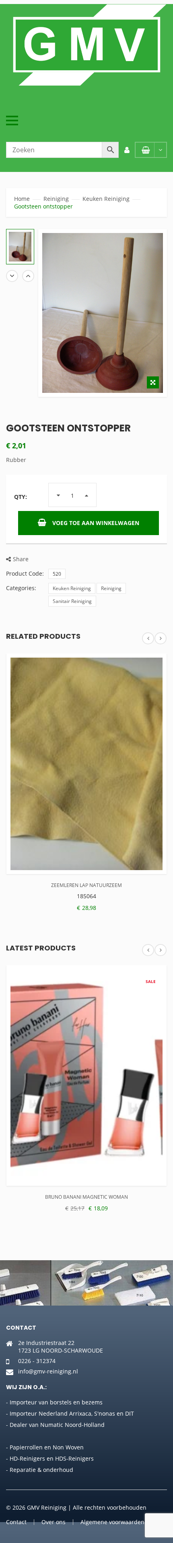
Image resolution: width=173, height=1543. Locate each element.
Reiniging (56, 198)
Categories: (21, 588)
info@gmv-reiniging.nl (48, 1371)
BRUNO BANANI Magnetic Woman (86, 1197)
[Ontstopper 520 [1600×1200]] (20, 246)
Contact (16, 1522)
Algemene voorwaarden (112, 1522)
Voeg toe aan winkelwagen (95, 523)
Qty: (20, 497)
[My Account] (127, 150)
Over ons (53, 1522)
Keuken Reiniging (106, 198)
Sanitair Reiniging (72, 601)
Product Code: (25, 573)
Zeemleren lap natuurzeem (86, 885)
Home (22, 198)
